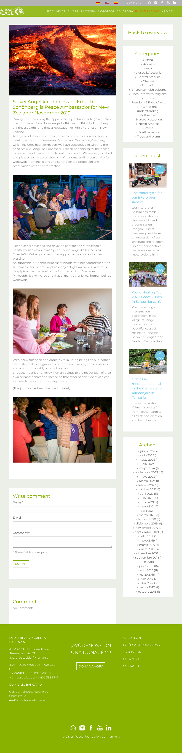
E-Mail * (18, 517)
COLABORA (131, 659)
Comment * (21, 533)
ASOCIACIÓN (132, 652)
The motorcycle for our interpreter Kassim (147, 197)
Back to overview (148, 32)
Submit (21, 563)
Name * (18, 502)
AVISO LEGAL (132, 637)
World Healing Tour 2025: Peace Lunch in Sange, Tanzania (147, 297)
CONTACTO (131, 666)
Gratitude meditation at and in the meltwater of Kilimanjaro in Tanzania (147, 388)
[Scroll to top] (174, 745)
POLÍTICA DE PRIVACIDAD (141, 645)
